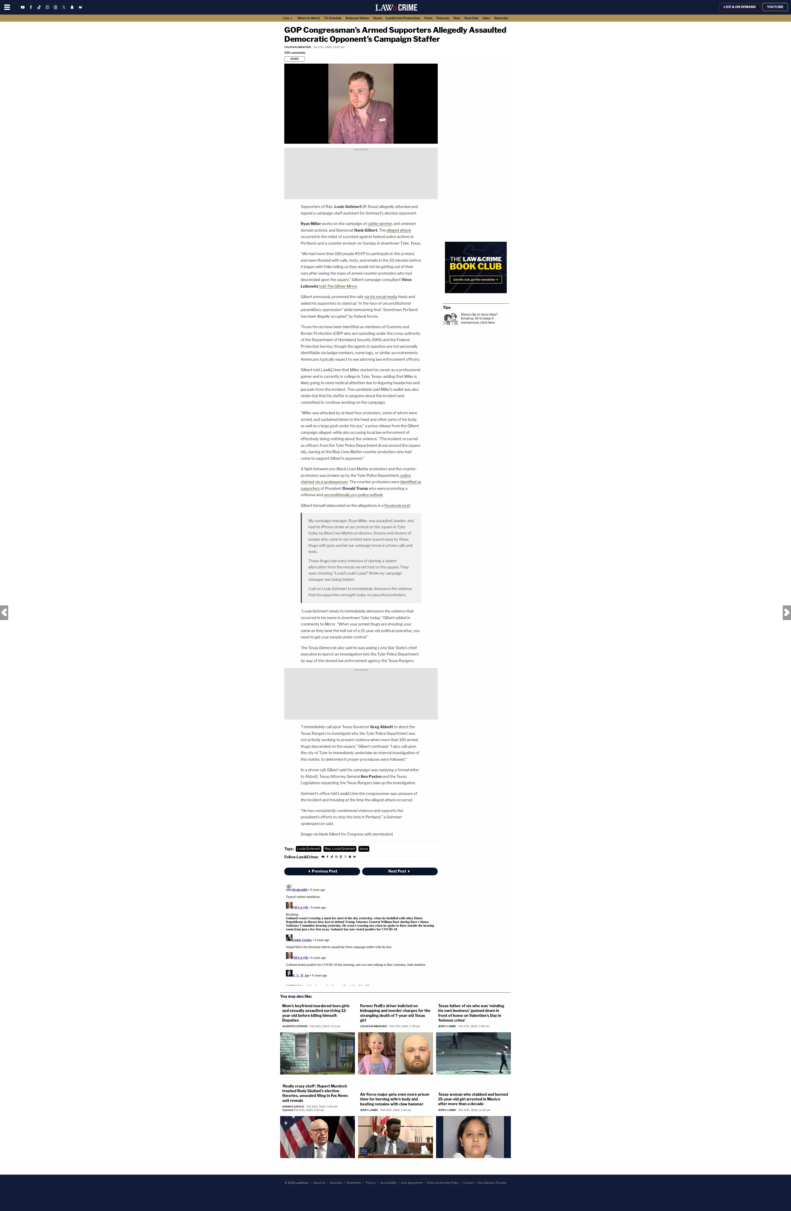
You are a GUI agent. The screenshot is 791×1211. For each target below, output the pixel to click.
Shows (377, 18)
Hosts (428, 18)
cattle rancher (380, 224)
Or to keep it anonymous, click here (478, 320)
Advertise (336, 1182)
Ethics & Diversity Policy (443, 1182)
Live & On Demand (740, 7)
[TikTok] (39, 10)
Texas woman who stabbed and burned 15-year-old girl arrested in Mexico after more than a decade (473, 1099)
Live (286, 18)
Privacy (371, 1182)
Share (294, 58)
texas (364, 849)
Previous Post (4, 613)
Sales (486, 18)
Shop (456, 18)
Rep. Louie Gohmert (340, 849)
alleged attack (399, 230)
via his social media (380, 297)
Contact (468, 1182)
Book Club (472, 18)
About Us (319, 1182)
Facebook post (397, 505)
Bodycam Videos (357, 18)
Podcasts (442, 18)
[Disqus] (361, 934)
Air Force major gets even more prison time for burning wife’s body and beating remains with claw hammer (394, 1099)
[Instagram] (47, 10)
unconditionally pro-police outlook (353, 495)
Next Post (787, 613)
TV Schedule (333, 18)
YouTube (775, 7)
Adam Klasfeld (293, 1106)
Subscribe (501, 18)
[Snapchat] (72, 10)
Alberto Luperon (294, 1026)
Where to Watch (308, 18)
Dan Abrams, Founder (492, 1182)
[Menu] (7, 7)
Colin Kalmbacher (297, 47)
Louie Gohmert (308, 849)
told (338, 286)
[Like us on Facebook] (31, 10)
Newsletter (354, 1182)
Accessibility (388, 1182)
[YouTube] (22, 10)
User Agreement (412, 1182)
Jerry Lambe (447, 1026)
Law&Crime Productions (403, 18)
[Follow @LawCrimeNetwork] (64, 10)
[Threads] (55, 10)
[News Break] (80, 10)
